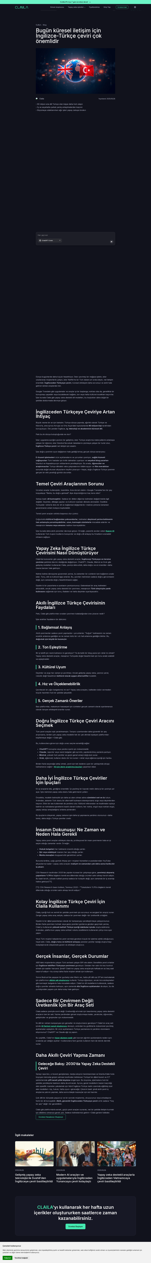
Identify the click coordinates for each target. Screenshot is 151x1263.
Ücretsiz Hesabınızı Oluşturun (51, 1117)
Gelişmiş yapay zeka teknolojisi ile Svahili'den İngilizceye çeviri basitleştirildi (34, 1178)
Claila (41, 99)
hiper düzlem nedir (64, 1038)
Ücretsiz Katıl (122, 7)
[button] (75, 2)
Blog (44, 25)
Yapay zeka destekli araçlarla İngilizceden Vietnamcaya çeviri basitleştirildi (116, 1178)
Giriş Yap (107, 7)
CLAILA (38, 25)
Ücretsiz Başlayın (75, 1226)
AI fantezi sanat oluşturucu (54, 1026)
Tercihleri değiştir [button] (21, 1258)
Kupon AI (110, 531)
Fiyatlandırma (94, 7)
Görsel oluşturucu (57, 7)
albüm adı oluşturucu (59, 980)
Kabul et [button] (7, 1258)
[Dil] (135, 7)
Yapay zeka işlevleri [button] (76, 7)
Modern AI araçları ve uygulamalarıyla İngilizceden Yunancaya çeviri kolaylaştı (74, 1178)
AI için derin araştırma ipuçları (68, 767)
